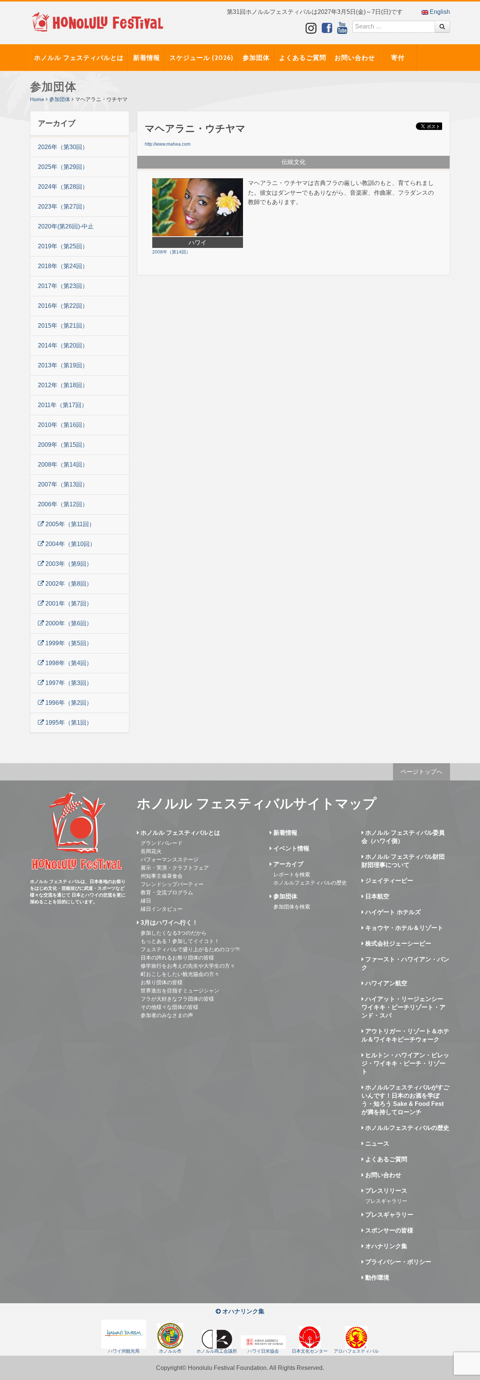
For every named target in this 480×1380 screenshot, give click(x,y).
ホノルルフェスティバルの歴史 (310, 883)
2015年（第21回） (63, 325)
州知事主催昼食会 (162, 876)
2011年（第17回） (62, 405)
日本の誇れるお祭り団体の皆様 (177, 958)
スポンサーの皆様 (388, 1230)
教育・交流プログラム (167, 892)
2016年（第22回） (63, 306)
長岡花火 (151, 851)
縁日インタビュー (162, 909)
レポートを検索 (291, 874)
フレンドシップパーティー (172, 884)
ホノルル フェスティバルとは (79, 57)
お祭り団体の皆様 (162, 982)
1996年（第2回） (68, 703)
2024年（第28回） (63, 187)
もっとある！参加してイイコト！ (180, 941)
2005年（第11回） (69, 524)
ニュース (376, 1143)
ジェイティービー (388, 880)
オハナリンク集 (385, 1246)
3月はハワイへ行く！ (168, 922)
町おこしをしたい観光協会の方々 (180, 974)
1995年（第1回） (68, 722)
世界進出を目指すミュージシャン (180, 991)
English (439, 12)
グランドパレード (162, 843)
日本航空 (376, 896)
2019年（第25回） (63, 246)
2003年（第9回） (68, 564)
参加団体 (256, 57)
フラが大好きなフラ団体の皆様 (177, 999)
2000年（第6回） (68, 623)
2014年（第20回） (63, 345)
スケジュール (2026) (201, 57)
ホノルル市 (170, 1351)
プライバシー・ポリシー (397, 1262)
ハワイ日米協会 (263, 1351)
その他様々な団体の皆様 (169, 1007)
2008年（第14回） (63, 464)
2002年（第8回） (68, 583)
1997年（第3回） (68, 683)
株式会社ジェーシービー (397, 943)
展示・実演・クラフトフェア (175, 868)
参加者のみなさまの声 (167, 1015)
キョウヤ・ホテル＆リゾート (403, 928)
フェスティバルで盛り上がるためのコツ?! (190, 949)
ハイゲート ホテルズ (392, 912)
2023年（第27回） (63, 206)
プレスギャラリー (386, 1201)
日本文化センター (310, 1351)
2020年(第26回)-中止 (66, 226)
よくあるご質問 (302, 57)
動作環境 (376, 1277)
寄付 (398, 57)
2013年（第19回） (63, 365)
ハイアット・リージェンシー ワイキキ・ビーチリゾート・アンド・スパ (404, 1007)
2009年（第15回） (63, 445)
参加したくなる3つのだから (174, 933)
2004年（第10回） (70, 544)
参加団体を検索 (291, 907)
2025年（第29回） (63, 167)
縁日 (146, 901)
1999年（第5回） (68, 643)
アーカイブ (287, 864)
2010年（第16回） (63, 425)
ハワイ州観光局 (124, 1351)
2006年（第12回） (63, 504)
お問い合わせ (354, 57)
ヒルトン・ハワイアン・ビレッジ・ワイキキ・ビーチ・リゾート (405, 1063)
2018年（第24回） (63, 266)
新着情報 (146, 57)
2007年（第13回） (63, 484)
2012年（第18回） (63, 385)
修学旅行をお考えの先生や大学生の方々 (188, 966)
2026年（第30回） (63, 147)
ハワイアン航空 (385, 983)
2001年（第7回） (68, 603)
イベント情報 (290, 848)
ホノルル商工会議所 (216, 1351)
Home (37, 99)
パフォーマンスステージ (169, 859)
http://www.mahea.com (167, 144)
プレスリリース (385, 1191)
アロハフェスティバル (356, 1351)
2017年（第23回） (63, 286)
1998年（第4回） (68, 663)
